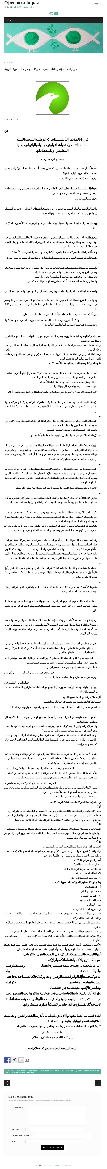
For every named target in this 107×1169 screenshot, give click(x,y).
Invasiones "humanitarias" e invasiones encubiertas (37, 1071)
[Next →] (98, 1083)
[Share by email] (21, 1060)
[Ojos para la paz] (53, 53)
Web (14, 1141)
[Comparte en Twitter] (14, 1060)
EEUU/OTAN (10, 1071)
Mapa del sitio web (62, 1165)
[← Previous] (7, 1083)
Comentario (18, 1108)
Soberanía (30, 1072)
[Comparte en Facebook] (7, 1060)
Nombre (16, 1129)
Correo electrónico (21, 1135)
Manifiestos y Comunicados (77, 1071)
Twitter (51, 13)
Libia (63, 1071)
